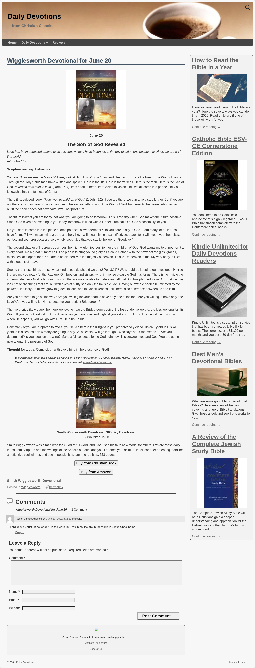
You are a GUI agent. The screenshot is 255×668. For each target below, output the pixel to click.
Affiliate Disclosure (96, 642)
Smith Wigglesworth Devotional (34, 481)
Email (14, 600)
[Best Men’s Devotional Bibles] (222, 394)
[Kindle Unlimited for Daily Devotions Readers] (222, 315)
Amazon (74, 637)
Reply (19, 532)
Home (12, 42)
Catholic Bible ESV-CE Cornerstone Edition (219, 146)
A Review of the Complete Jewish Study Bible (216, 443)
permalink (56, 487)
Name (14, 591)
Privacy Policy (236, 662)
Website (15, 608)
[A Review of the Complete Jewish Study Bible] (222, 505)
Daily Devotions (34, 16)
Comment (17, 558)
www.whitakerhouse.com (97, 362)
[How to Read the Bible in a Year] (222, 100)
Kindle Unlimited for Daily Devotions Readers (220, 253)
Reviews (58, 42)
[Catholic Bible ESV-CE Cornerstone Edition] (222, 207)
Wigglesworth (30, 487)
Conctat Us (96, 648)
